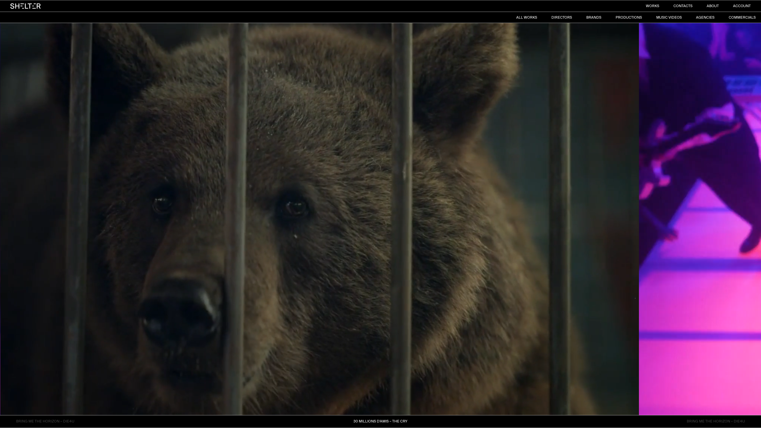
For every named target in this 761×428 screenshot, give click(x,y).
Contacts (682, 6)
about (713, 6)
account (742, 6)
